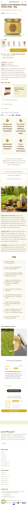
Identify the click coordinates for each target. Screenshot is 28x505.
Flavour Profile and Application (14, 171)
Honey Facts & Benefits (14, 175)
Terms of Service (5, 476)
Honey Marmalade (5, 465)
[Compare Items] (14, 342)
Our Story (3, 472)
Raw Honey (4, 455)
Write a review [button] (14, 410)
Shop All (3, 454)
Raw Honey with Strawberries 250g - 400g (20, 89)
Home (2, 452)
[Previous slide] (2, 377)
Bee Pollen (3, 457)
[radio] (3, 44)
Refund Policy (4, 482)
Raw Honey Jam (5, 463)
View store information (8, 57)
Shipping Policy (5, 480)
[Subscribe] (25, 443)
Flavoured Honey (5, 461)
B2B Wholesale (4, 484)
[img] (7, 366)
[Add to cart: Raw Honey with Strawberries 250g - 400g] (17, 92)
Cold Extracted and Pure (14, 179)
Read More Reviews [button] (14, 390)
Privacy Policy (4, 478)
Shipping (6, 13)
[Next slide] (26, 377)
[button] (1, 1)
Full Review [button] (8, 385)
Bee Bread (3, 459)
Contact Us (4, 474)
